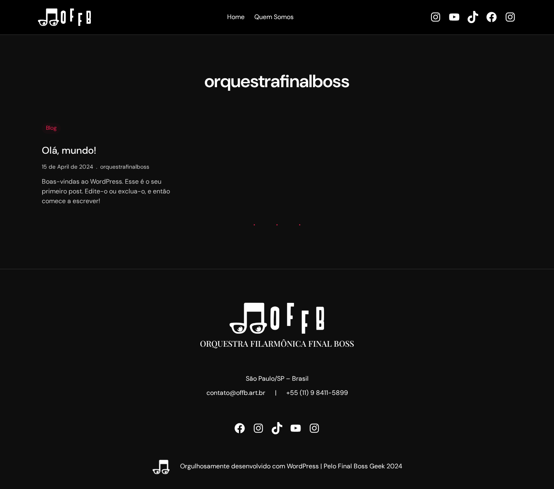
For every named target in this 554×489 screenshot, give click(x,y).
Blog (51, 127)
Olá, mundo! (69, 151)
